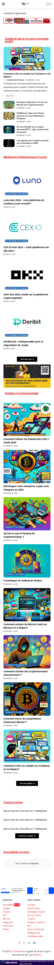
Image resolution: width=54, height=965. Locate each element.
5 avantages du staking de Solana (22, 580)
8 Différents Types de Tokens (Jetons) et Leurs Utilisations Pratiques (30, 116)
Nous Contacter (36, 929)
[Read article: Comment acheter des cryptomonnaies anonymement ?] (27, 651)
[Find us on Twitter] (24, 943)
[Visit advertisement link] (27, 890)
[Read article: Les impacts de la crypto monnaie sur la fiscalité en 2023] (9, 143)
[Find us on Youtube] (34, 943)
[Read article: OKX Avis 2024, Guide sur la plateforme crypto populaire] (27, 274)
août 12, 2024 (10, 301)
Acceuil (31, 904)
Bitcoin (6, 918)
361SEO (38, 954)
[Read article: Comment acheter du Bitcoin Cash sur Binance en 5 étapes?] (27, 604)
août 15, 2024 (10, 207)
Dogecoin (8, 922)
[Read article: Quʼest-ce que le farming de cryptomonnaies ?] (27, 513)
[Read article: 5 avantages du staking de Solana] (27, 561)
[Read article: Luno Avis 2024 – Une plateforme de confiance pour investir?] (27, 180)
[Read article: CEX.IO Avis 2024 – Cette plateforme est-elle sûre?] (27, 227)
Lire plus (11, 95)
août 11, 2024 (10, 349)
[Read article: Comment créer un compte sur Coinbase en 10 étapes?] (27, 58)
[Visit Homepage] (25, 4)
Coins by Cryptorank (14, 13)
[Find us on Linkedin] (29, 943)
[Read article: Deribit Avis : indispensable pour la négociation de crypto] (27, 322)
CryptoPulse (17, 951)
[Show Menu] (3, 4)
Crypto (7, 911)
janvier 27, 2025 (33, 80)
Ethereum (8, 925)
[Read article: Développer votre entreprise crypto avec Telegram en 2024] (27, 466)
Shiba (6, 929)
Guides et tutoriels (15, 67)
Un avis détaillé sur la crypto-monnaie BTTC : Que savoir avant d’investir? (32, 129)
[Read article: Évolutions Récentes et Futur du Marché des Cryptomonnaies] (9, 105)
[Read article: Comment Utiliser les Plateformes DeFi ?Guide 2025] (27, 419)
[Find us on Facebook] (19, 943)
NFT (5, 915)
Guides (6, 908)
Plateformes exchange (16, 194)
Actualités (11, 904)
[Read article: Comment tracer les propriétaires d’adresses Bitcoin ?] (27, 699)
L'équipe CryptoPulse (15, 80)
